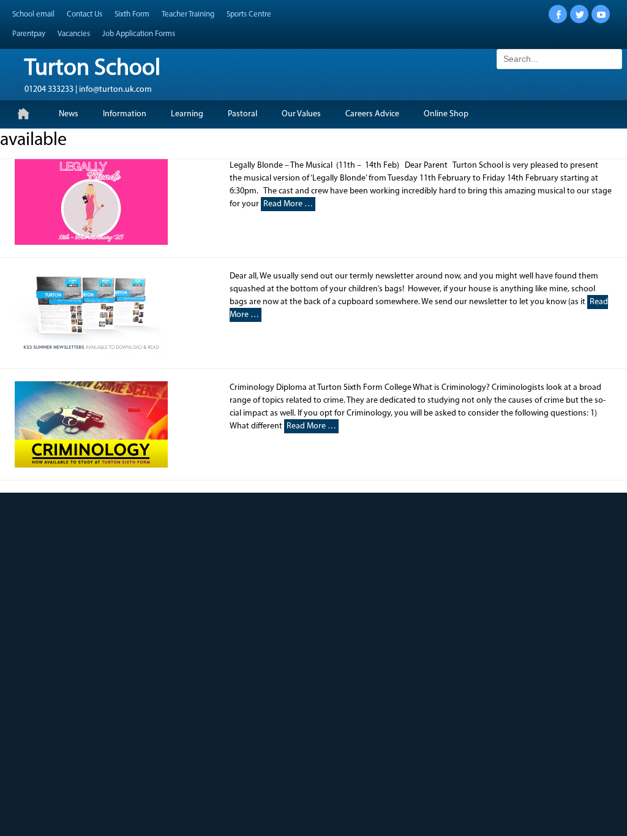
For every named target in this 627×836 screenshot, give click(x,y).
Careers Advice (372, 114)
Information (124, 114)
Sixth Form (132, 14)
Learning (187, 114)
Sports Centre (249, 14)
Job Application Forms (138, 34)
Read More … (288, 204)
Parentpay (28, 34)
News (68, 114)
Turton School (92, 69)
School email (33, 14)
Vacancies (74, 34)
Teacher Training (188, 14)
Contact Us (84, 14)
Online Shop (446, 114)
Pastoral (242, 114)
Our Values (301, 114)
